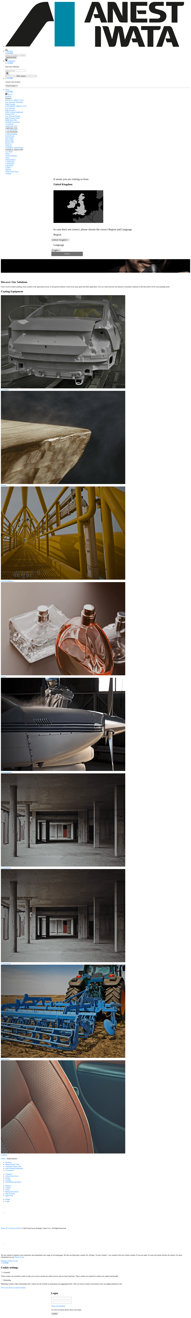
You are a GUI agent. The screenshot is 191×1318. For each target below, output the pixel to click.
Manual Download (11, 1192)
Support (8, 170)
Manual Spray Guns (12, 1164)
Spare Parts (9, 1196)
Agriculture (9, 166)
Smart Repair (9, 136)
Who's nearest (21, 76)
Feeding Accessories (12, 122)
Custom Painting (11, 134)
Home (3, 1159)
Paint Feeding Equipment (14, 112)
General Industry (11, 156)
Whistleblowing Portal (13, 1182)
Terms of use (19, 1257)
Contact (8, 1188)
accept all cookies (19, 1288)
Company (8, 1174)
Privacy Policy (16, 1228)
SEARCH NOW (11, 57)
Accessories (9, 124)
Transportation (10, 160)
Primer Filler (9, 142)
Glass (7, 158)
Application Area (11, 126)
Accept (15, 1261)
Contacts (8, 174)
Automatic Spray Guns (13, 1166)
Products (8, 96)
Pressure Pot (9, 114)
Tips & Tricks (10, 1194)
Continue (67, 254)
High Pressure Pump (12, 118)
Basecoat (8, 144)
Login (7, 1201)
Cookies (8, 1180)
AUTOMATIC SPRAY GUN (15, 106)
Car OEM (8, 152)
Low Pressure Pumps (12, 116)
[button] (9, 51)
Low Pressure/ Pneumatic (14, 102)
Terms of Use (5, 1228)
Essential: (7, 1272)
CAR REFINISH (11, 130)
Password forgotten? (58, 1306)
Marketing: (7, 1280)
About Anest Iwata (11, 172)
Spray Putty (9, 140)
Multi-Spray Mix (11, 120)
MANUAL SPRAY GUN (14, 100)
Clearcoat (8, 146)
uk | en (10, 94)
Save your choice (7, 1288)
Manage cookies (6, 1261)
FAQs (7, 1190)
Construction (9, 162)
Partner (7, 1178)
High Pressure (10, 104)
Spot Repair (9, 138)
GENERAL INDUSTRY (14, 148)
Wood (7, 154)
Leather (8, 168)
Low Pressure (10, 108)
